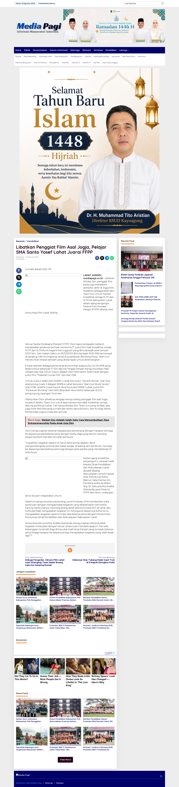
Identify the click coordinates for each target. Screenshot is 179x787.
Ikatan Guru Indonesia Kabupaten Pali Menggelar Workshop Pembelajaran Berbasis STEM (28, 598)
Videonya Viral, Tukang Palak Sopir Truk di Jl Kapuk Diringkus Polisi (93, 560)
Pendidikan (20, 259)
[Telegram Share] (107, 258)
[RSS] (70, 550)
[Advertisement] (70, 329)
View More (65, 759)
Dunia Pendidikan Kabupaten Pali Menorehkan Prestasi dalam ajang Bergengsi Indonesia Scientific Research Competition (65, 598)
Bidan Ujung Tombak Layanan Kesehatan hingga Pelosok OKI (137, 276)
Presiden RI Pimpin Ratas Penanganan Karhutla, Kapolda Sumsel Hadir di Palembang (138, 312)
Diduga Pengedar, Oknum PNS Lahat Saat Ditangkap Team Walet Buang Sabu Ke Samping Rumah (44, 561)
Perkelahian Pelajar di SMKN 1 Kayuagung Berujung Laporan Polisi (149, 284)
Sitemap (49, 783)
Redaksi (59, 783)
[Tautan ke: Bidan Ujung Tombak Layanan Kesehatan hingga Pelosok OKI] (142, 258)
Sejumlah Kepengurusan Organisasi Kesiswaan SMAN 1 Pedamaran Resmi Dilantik (29, 626)
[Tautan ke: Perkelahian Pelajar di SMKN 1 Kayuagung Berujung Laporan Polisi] (127, 287)
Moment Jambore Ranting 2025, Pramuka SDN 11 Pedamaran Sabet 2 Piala (98, 626)
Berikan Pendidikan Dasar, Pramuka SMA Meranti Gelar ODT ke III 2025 (98, 598)
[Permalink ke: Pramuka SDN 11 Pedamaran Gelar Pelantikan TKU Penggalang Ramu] (65, 614)
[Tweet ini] (102, 258)
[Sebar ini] (97, 258)
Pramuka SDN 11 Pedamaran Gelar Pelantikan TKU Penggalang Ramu (63, 626)
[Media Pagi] (38, 27)
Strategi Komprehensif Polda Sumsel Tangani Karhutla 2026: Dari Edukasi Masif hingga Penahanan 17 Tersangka (140, 320)
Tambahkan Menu (46, 3)
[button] (162, 3)
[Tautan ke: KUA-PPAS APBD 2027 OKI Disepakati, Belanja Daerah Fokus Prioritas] (127, 301)
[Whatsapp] (112, 258)
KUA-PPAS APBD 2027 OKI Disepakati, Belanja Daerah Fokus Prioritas (147, 298)
